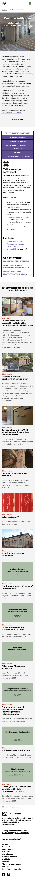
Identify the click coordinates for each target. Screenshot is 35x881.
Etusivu (4, 10)
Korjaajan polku (8, 852)
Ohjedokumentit (17, 120)
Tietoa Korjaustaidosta (11, 864)
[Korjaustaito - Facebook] (3, 874)
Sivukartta (6, 847)
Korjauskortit (7, 849)
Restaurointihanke (9, 857)
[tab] (17, 133)
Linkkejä (5, 866)
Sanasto (5, 862)
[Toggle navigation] (30, 3)
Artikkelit (6, 859)
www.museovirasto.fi (11, 839)
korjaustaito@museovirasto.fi (15, 833)
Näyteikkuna (7, 854)
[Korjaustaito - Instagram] (8, 874)
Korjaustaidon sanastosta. (11, 113)
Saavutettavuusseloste (11, 869)
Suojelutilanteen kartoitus (16, 261)
